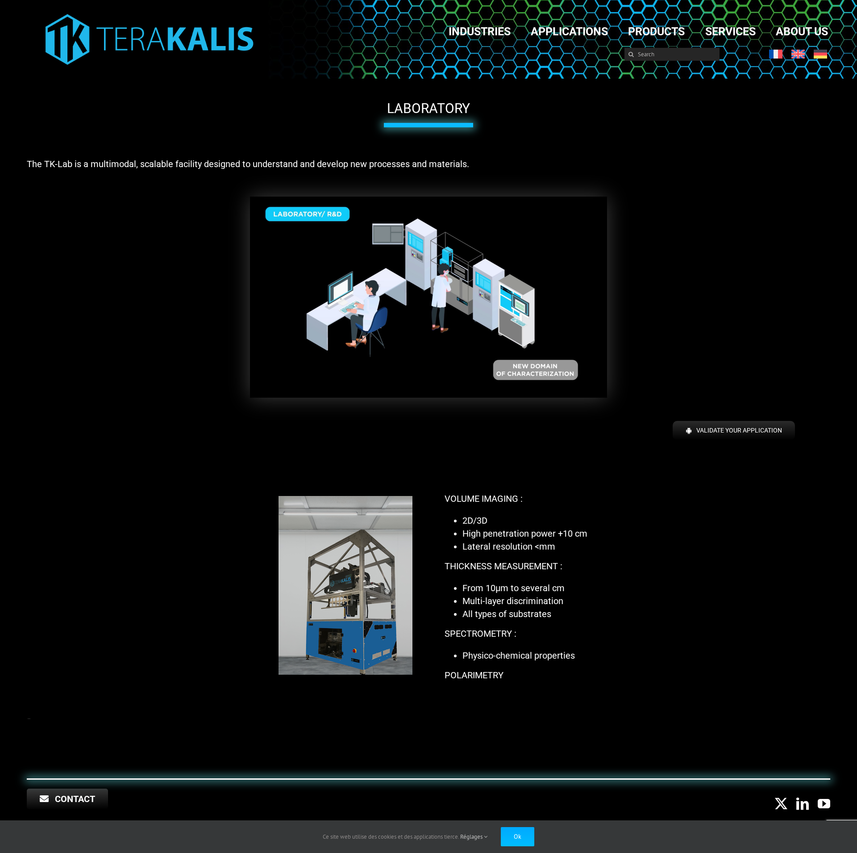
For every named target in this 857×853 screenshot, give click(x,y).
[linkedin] (802, 804)
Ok (517, 836)
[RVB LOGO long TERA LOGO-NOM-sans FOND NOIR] (149, 14)
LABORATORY (428, 108)
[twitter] (781, 804)
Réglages (472, 836)
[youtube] (824, 804)
